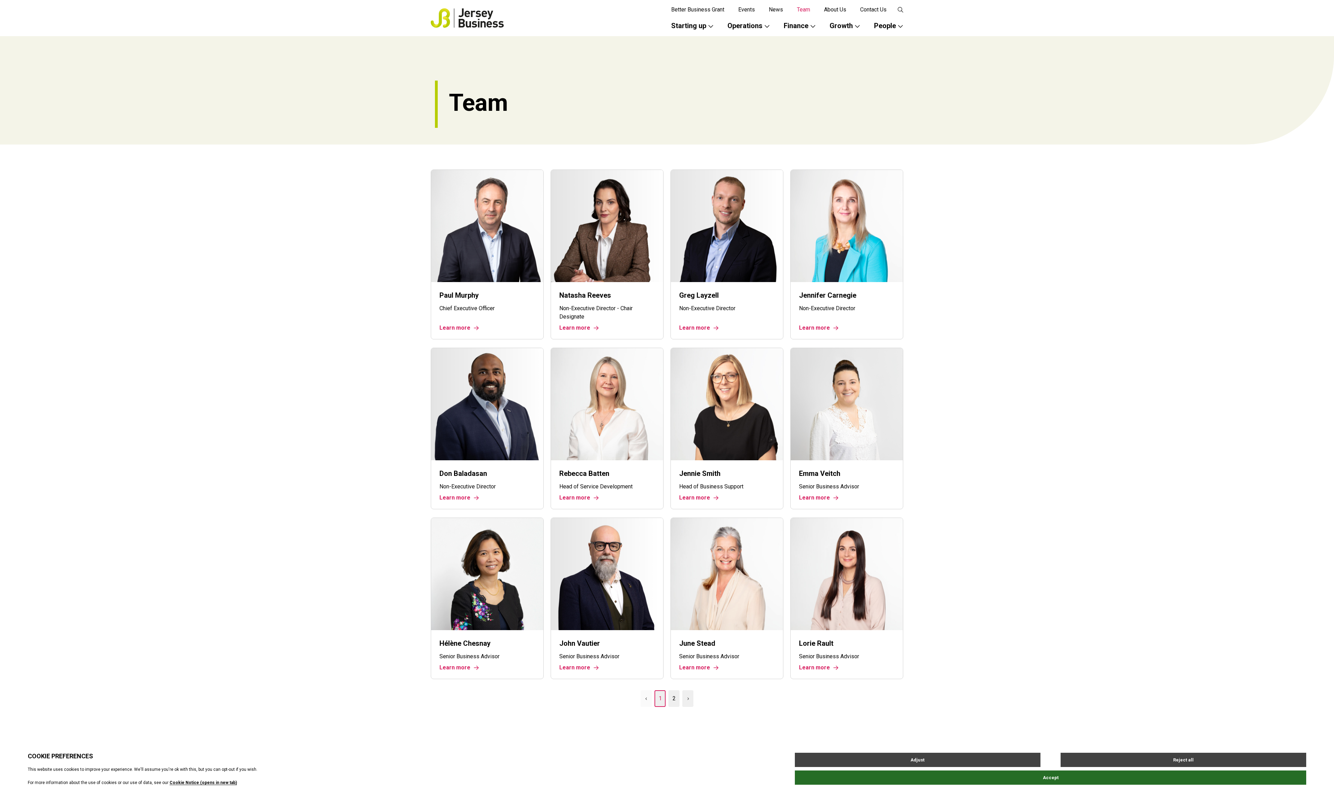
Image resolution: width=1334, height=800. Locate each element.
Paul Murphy (459, 295)
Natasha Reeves (585, 295)
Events (746, 9)
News (776, 9)
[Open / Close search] (900, 10)
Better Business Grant (697, 9)
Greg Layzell (699, 295)
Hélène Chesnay (465, 643)
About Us (835, 9)
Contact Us (873, 9)
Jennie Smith (699, 473)
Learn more (454, 327)
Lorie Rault (816, 643)
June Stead (697, 643)
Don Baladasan (463, 473)
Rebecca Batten (584, 473)
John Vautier (579, 643)
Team (803, 9)
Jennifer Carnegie (827, 295)
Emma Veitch (819, 473)
